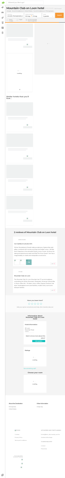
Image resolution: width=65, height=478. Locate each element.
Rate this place (58, 8)
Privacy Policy (18, 437)
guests (46, 16)
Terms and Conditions (21, 440)
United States (12, 409)
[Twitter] (17, 453)
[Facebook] (15, 453)
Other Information (42, 403)
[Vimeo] (19, 453)
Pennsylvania (12, 406)
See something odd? (30, 368)
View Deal (28, 46)
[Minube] (3, 2)
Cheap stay (40, 406)
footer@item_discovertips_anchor (50, 434)
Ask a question (38, 341)
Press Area (44, 448)
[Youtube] (21, 453)
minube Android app (46, 437)
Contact (43, 445)
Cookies (17, 434)
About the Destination (16, 403)
